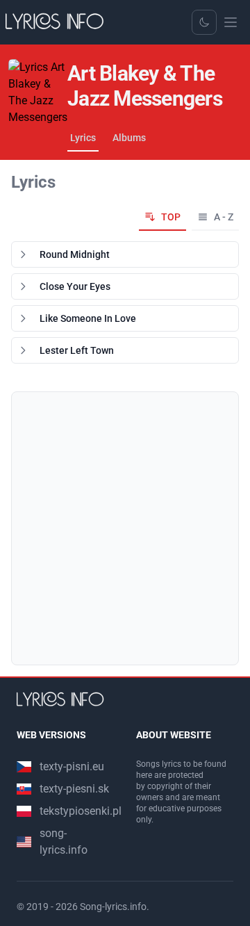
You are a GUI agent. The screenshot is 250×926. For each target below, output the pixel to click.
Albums (129, 137)
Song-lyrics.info (113, 906)
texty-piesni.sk (74, 788)
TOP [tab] (171, 216)
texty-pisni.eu (72, 766)
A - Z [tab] (223, 216)
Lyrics (83, 137)
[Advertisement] (125, 528)
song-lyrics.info (64, 841)
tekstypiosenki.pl (81, 811)
